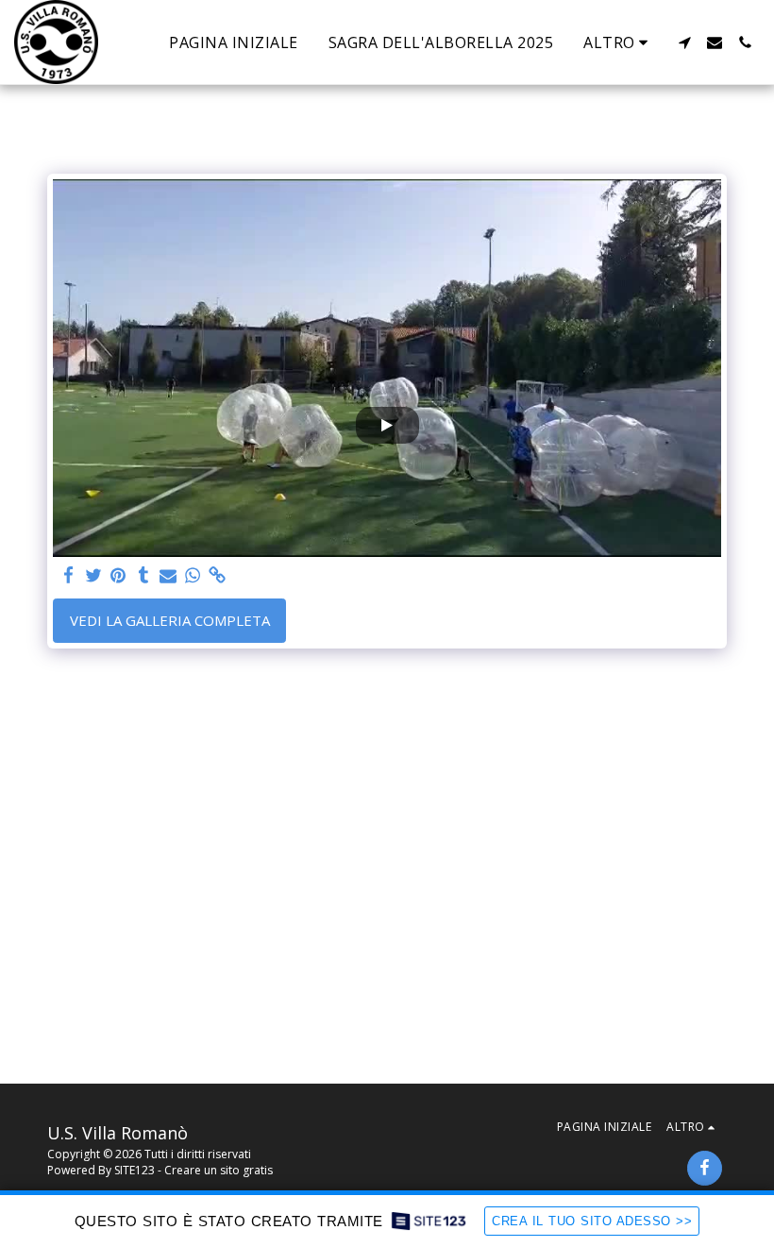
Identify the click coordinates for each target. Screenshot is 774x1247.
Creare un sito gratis (218, 1170)
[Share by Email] (168, 575)
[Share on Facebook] (69, 575)
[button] (684, 42)
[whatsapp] (193, 575)
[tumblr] (143, 575)
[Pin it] (118, 575)
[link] (218, 575)
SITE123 (134, 1170)
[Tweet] (94, 575)
